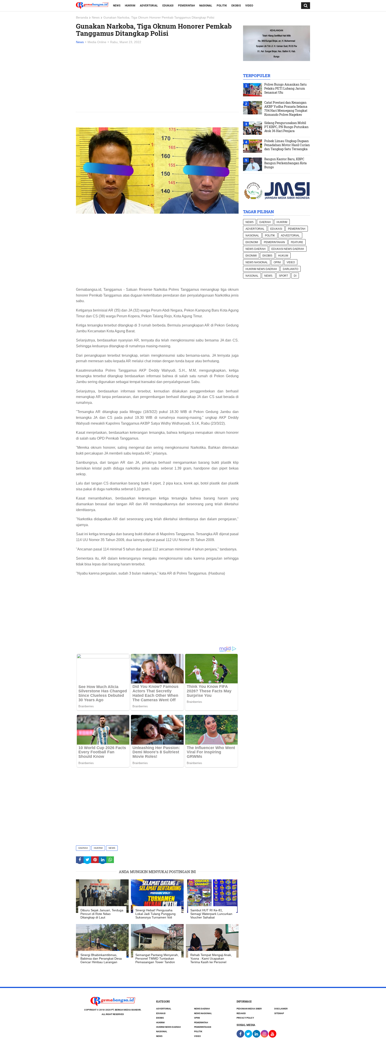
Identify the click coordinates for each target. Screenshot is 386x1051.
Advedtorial (290, 235)
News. (268, 275)
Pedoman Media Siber (249, 1008)
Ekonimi (251, 255)
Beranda (82, 17)
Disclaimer (280, 1008)
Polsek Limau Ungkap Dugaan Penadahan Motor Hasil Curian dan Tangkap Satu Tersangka (287, 145)
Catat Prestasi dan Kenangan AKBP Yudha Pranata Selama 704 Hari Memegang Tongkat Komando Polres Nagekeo (285, 109)
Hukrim (130, 5)
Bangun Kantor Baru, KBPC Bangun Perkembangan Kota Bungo (285, 163)
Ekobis (236, 5)
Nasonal (251, 275)
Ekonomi (251, 242)
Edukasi (168, 5)
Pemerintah (186, 5)
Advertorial (149, 5)
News (116, 5)
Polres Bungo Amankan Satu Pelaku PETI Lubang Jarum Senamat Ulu (285, 88)
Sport (283, 275)
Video (249, 5)
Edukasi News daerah (287, 249)
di (295, 275)
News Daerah (255, 249)
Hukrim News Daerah (261, 269)
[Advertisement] (157, 78)
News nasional (256, 262)
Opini (277, 262)
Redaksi (241, 1013)
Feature (297, 242)
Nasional (205, 5)
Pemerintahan (274, 242)
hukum (283, 255)
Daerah (83, 848)
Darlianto (290, 269)
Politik (222, 5)
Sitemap (279, 1013)
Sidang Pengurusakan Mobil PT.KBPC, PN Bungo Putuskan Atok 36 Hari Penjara (286, 127)
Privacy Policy (245, 1018)
